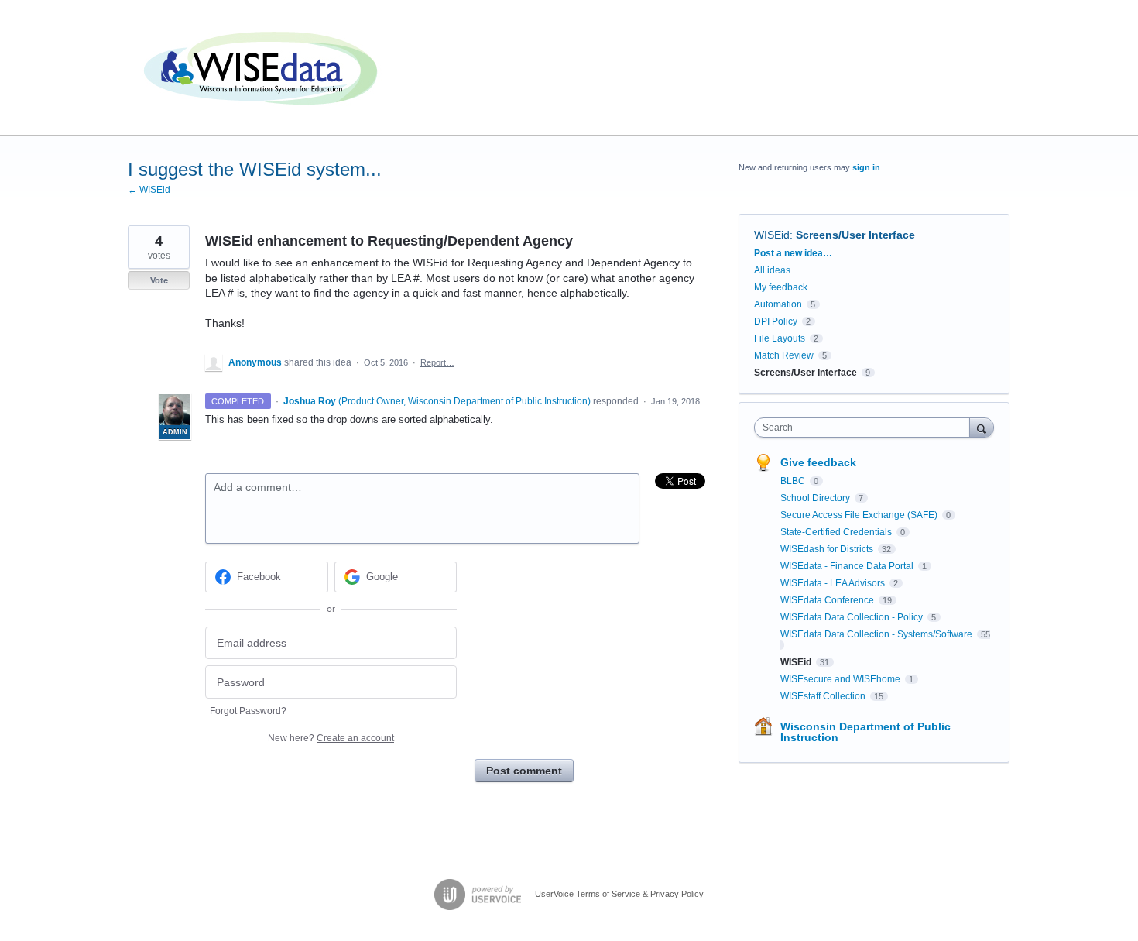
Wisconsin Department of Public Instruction (865, 732)
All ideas (772, 270)
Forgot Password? (248, 711)
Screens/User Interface (855, 234)
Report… (437, 362)
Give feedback (818, 462)
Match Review (784, 355)
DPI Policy (775, 321)
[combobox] (866, 427)
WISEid (772, 234)
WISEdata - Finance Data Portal (848, 566)
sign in (866, 167)
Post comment (524, 770)
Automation (778, 304)
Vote (159, 280)
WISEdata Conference (828, 600)
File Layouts (779, 338)
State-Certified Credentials (837, 532)
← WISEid (149, 189)
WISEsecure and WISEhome (841, 679)
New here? (331, 738)
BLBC (793, 481)
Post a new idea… (793, 253)
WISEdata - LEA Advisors (833, 583)
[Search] (981, 427)
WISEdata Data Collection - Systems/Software (877, 634)
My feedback (780, 287)
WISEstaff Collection (824, 696)
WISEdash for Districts (828, 549)
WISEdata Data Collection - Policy (852, 617)
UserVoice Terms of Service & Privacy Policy (619, 893)
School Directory (816, 498)
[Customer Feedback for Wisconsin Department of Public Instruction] (263, 67)
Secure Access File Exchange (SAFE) (860, 515)
